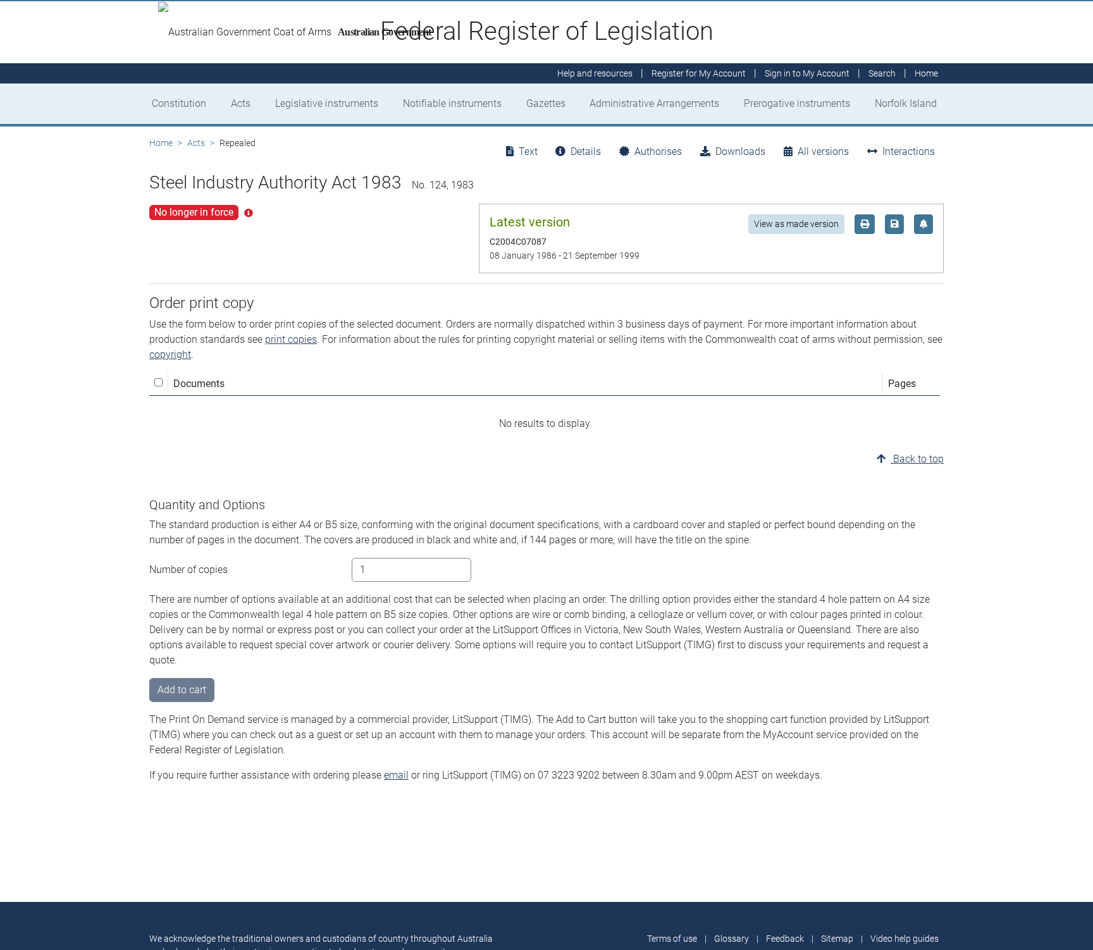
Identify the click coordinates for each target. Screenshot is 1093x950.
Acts (240, 103)
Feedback (785, 939)
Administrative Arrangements (654, 103)
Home (161, 143)
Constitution (179, 103)
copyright (170, 355)
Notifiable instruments (452, 103)
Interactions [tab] (908, 151)
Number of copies (188, 570)
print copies (291, 339)
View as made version (796, 224)
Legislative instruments (326, 103)
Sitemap (837, 939)
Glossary (731, 939)
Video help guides (904, 939)
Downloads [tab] (740, 151)
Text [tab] (528, 151)
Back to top (917, 459)
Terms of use (672, 939)
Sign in (807, 73)
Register (698, 73)
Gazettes (545, 103)
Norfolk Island (906, 103)
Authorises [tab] (658, 151)
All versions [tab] (823, 151)
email (396, 775)
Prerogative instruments (797, 103)
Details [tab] (586, 151)
